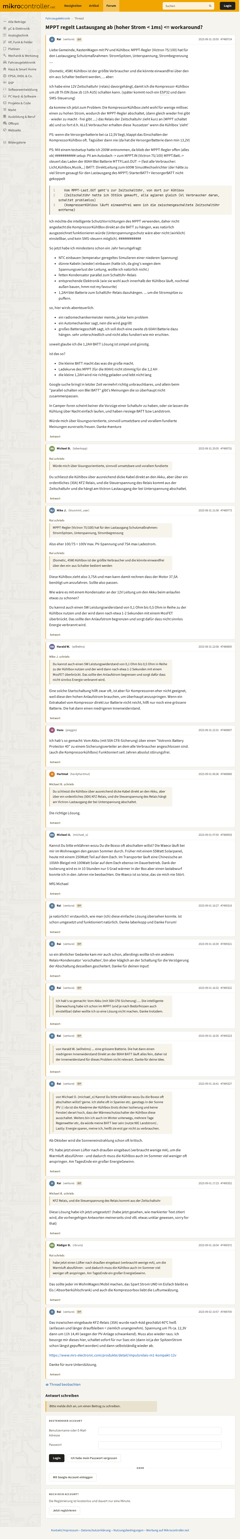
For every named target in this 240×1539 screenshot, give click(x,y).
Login (227, 6)
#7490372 (226, 1245)
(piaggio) (71, 730)
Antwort (55, 436)
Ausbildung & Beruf (21, 117)
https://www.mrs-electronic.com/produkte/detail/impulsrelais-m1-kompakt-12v (112, 1355)
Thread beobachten (65, 1384)
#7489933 (226, 835)
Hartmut (62, 774)
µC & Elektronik (19, 28)
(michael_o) (80, 835)
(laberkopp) (80, 448)
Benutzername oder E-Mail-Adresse (68, 1433)
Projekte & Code (19, 103)
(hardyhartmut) (80, 774)
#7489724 (226, 39)
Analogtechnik (18, 35)
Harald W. (63, 647)
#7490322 (226, 988)
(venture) (69, 39)
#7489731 (226, 448)
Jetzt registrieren (64, 1510)
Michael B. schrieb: (61, 784)
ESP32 (165, 92)
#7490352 (226, 1183)
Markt (12, 110)
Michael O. (64, 835)
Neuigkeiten (73, 6)
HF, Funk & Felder (20, 42)
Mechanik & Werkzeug (23, 56)
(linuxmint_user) (78, 510)
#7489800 (226, 647)
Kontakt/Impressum (64, 1530)
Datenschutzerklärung (96, 1530)
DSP (11, 83)
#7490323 (226, 1036)
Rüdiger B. (64, 1245)
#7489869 (226, 774)
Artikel (94, 6)
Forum (111, 6)
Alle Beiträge (17, 22)
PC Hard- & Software (22, 96)
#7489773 (226, 510)
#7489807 (226, 730)
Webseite (14, 130)
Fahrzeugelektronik (21, 62)
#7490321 (226, 944)
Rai (59, 39)
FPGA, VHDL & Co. (20, 76)
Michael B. (64, 448)
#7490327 (226, 1084)
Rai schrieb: (57, 459)
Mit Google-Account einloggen (73, 1477)
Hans (60, 730)
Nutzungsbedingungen (128, 1530)
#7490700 (226, 1312)
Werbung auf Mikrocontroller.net (167, 1530)
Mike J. (62, 510)
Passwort (55, 1444)
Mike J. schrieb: (59, 657)
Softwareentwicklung (23, 89)
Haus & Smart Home (22, 69)
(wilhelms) (78, 647)
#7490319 (226, 906)
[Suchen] (210, 6)
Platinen (14, 49)
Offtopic (13, 123)
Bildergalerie (17, 142)
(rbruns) (78, 1245)
